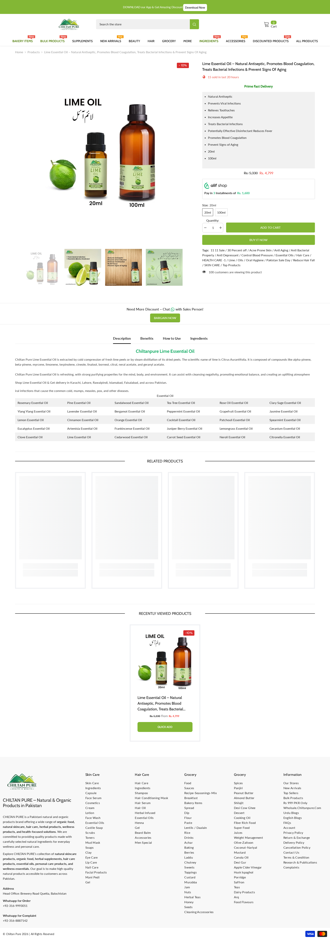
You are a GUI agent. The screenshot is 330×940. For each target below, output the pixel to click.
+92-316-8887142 (15, 920)
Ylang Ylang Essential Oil (34, 411)
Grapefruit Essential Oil (235, 411)
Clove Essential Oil (30, 437)
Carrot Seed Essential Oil (183, 437)
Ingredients (199, 338)
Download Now (195, 7)
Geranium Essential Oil (284, 428)
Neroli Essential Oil (232, 437)
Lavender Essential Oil (82, 411)
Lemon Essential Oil (31, 420)
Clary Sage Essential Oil (285, 402)
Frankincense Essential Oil (132, 428)
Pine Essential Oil (79, 402)
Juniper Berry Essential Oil (184, 428)
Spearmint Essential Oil (285, 420)
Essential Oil (165, 395)
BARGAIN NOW (165, 318)
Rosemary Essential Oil (33, 402)
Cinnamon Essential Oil (82, 420)
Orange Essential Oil (128, 420)
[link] (50, 566)
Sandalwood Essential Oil (132, 402)
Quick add (165, 727)
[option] (103, 149)
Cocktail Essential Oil (181, 420)
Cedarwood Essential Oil (131, 437)
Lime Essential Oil (79, 437)
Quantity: (212, 220)
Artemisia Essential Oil (82, 428)
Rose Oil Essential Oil (234, 402)
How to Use (172, 338)
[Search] (147, 24)
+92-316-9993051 (15, 905)
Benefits (146, 338)
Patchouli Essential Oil (235, 420)
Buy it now (258, 240)
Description (122, 338)
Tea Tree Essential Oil (181, 402)
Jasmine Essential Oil (283, 411)
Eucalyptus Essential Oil (34, 428)
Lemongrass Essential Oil (236, 428)
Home (19, 52)
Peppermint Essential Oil (183, 411)
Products (34, 52)
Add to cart (270, 227)
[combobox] (143, 24)
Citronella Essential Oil (284, 437)
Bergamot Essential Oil (130, 411)
